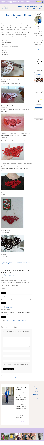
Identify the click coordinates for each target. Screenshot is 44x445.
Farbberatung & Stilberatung (30, 6)
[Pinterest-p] (39, 1)
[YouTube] (41, 61)
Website (4, 359)
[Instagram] (37, 1)
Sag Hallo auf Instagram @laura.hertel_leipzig (22, 431)
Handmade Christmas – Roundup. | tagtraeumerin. (16, 320)
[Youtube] (23, 421)
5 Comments (18, 19)
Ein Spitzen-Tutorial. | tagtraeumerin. (13, 323)
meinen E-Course (22, 1)
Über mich (20, 6)
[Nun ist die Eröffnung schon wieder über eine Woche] (32, 436)
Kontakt (40, 6)
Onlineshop (39, 8)
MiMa (5, 274)
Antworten (3, 293)
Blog (34, 8)
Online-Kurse (27, 8)
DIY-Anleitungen (22, 12)
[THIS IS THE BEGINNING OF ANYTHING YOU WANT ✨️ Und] (39, 436)
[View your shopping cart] (42, 1)
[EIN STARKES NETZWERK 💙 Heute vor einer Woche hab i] (25, 436)
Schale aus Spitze (10, 24)
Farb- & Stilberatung (9, 1)
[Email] (38, 63)
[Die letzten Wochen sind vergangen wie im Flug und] (11, 436)
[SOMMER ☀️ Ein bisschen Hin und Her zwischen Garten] (4, 436)
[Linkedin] (42, 3)
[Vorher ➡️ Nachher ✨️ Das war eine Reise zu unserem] (18, 436)
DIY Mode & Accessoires (12, 12)
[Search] (42, 92)
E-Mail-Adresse (6, 354)
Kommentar (5, 336)
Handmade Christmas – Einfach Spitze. (16, 16)
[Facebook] (35, 61)
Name (4, 348)
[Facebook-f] (40, 1)
